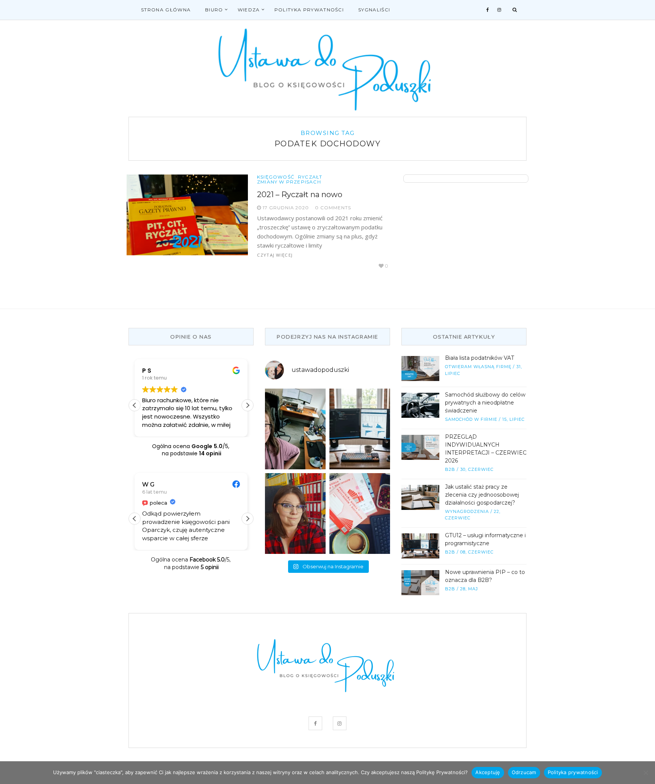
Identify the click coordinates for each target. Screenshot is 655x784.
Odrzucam (524, 772)
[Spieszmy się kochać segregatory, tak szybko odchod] (295, 513)
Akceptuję (487, 772)
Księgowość (276, 177)
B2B (450, 469)
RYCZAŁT (310, 177)
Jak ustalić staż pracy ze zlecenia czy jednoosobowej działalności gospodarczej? (482, 494)
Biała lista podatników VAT (479, 357)
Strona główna (166, 10)
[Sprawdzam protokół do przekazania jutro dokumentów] (359, 513)
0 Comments (333, 207)
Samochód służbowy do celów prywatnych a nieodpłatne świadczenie (485, 402)
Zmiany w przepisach (289, 182)
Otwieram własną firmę (478, 366)
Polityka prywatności (309, 10)
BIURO (214, 10)
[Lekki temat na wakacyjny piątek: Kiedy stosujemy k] (359, 429)
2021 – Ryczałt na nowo (299, 194)
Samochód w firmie (471, 419)
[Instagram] (499, 10)
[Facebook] (488, 10)
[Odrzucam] (645, 772)
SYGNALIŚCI (374, 10)
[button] (247, 405)
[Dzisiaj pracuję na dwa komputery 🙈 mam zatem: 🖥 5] (295, 429)
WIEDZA (249, 10)
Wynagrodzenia (467, 511)
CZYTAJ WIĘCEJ (275, 255)
